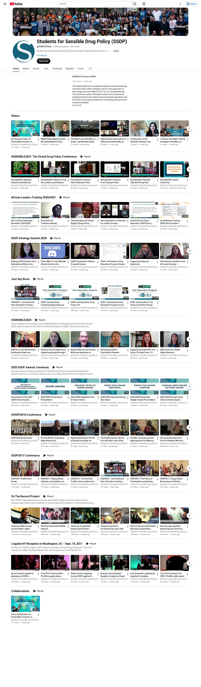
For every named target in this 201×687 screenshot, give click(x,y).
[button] (77, 105)
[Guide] (5, 3)
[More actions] (38, 139)
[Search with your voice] (144, 4)
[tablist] (100, 68)
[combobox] (94, 3)
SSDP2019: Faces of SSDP (84, 76)
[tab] (16, 68)
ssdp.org (42, 55)
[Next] (189, 128)
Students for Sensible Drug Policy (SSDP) (26, 185)
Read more (77, 105)
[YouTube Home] (16, 4)
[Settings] (180, 3)
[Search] (134, 4)
